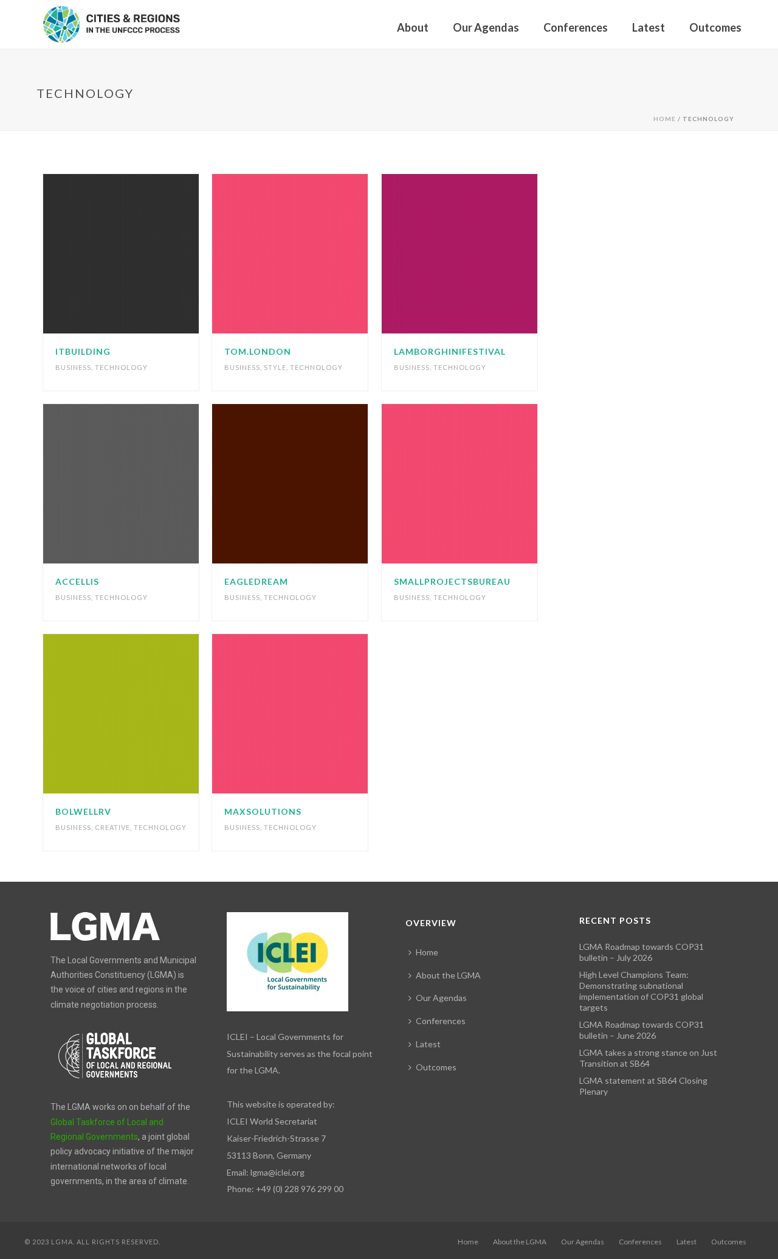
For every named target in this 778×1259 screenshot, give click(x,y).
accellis (77, 581)
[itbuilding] (143, 253)
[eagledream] (312, 483)
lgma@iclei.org (277, 1172)
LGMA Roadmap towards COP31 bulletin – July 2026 (641, 952)
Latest (648, 27)
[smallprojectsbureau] (482, 483)
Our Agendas (486, 27)
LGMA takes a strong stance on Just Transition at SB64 (648, 1058)
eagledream (256, 581)
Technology (121, 367)
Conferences (575, 27)
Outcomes (715, 27)
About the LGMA (448, 975)
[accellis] (143, 483)
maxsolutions (262, 811)
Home (664, 118)
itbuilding (83, 351)
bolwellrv (83, 811)
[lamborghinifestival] (482, 253)
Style (275, 367)
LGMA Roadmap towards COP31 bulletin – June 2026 (641, 1030)
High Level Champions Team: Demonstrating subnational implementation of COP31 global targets (641, 991)
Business (73, 367)
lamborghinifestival (450, 351)
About (413, 27)
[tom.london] (312, 253)
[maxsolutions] (312, 713)
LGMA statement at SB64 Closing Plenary (643, 1086)
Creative (112, 827)
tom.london (257, 351)
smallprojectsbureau (452, 581)
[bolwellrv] (143, 713)
